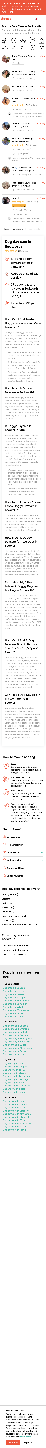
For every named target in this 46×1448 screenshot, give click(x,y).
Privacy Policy (25, 1436)
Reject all (28, 1442)
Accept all (13, 1442)
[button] (23, 837)
